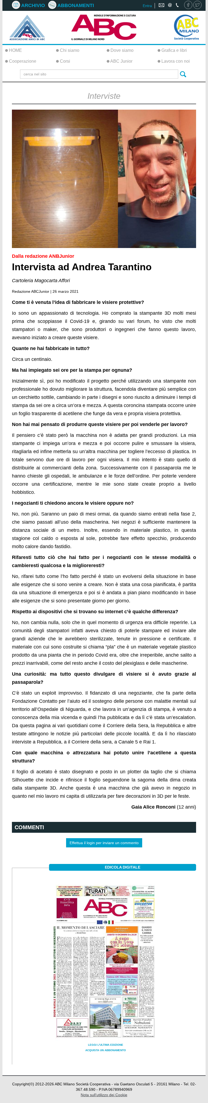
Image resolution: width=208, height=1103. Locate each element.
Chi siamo (69, 50)
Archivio (32, 5)
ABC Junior (120, 61)
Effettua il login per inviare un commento (104, 843)
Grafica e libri (173, 50)
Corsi (64, 61)
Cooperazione (22, 61)
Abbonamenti (75, 5)
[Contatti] (169, 5)
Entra (147, 6)
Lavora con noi (175, 61)
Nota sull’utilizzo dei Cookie (104, 1095)
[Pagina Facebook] (188, 5)
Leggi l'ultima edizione (105, 1044)
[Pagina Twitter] (197, 5)
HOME (15, 50)
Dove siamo (121, 50)
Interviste (104, 95)
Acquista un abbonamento (105, 1050)
